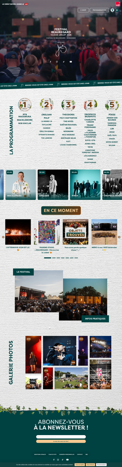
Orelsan (36, 195)
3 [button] (57, 258)
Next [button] (119, 237)
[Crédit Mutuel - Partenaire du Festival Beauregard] (15, 4)
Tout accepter (79, 464)
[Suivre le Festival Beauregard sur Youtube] (71, 62)
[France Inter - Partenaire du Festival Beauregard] (118, 5)
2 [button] (53, 258)
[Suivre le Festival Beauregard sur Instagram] (57, 62)
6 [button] (71, 258)
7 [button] (75, 258)
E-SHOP (83, 10)
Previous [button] (3, 237)
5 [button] (66, 258)
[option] (18, 235)
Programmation (99, 10)
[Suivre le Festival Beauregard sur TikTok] (64, 62)
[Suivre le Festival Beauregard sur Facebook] (50, 62)
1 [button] (45, 258)
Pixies (67, 195)
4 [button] (62, 258)
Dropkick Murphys (106, 195)
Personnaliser (101, 464)
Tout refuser (90, 464)
